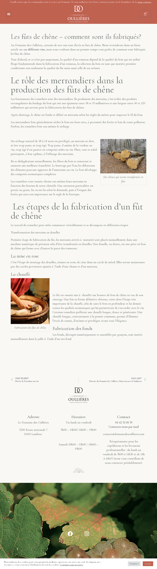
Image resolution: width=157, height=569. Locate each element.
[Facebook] (70, 533)
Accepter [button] (148, 563)
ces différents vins (34, 49)
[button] (8, 13)
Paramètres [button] (134, 563)
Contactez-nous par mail (124, 427)
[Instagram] (87, 533)
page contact (144, 2)
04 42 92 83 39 (123, 422)
